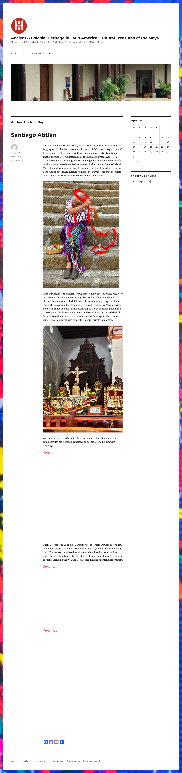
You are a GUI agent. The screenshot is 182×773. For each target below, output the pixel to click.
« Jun (139, 161)
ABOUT (51, 53)
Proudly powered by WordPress (91, 761)
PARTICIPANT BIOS (31, 53)
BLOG (14, 53)
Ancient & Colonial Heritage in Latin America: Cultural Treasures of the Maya (85, 38)
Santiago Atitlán (33, 135)
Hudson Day (16, 153)
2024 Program (17, 160)
